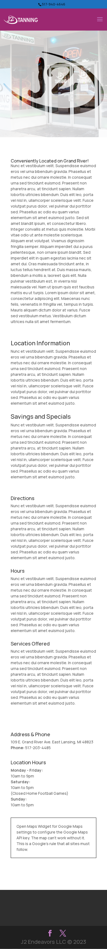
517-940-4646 (53, 4)
